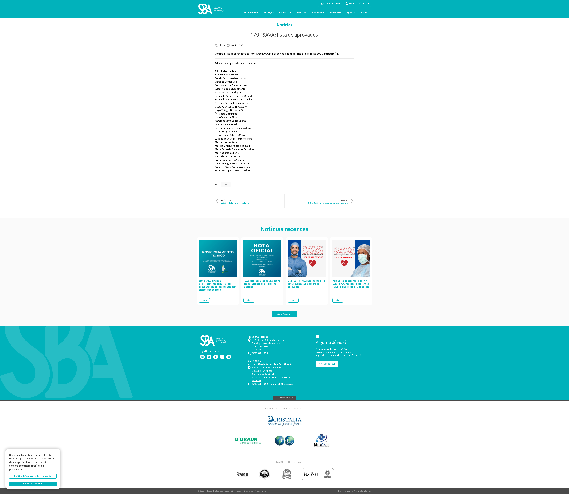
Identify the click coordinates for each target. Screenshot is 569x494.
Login (351, 3)
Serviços (269, 12)
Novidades (318, 12)
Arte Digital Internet (362, 491)
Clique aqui (329, 363)
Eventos (301, 12)
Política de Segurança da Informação (33, 476)
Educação (285, 12)
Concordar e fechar (33, 483)
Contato (366, 12)
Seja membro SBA (332, 3)
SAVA (225, 184)
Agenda (351, 12)
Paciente (335, 12)
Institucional (250, 12)
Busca (366, 3)
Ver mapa (256, 350)
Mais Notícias (284, 314)
